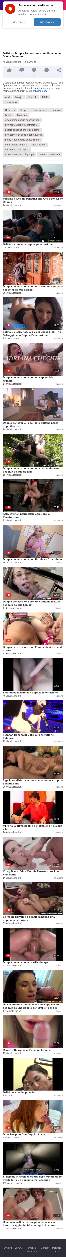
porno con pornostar (49, 154)
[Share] (59, 70)
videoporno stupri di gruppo (19, 154)
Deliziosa (10, 110)
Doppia (23, 110)
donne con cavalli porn (17, 149)
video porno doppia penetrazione (22, 120)
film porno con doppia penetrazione (23, 134)
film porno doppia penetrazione (21, 125)
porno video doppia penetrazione (22, 139)
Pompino (56, 110)
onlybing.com (40, 91)
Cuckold (32, 97)
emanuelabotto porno (16, 144)
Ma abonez (47, 22)
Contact (45, 1247)
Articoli (8, 1247)
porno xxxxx (38, 144)
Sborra (8, 115)
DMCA (18, 1247)
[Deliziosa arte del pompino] (33, 1074)
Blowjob (19, 97)
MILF (45, 97)
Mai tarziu (18, 22)
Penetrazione (39, 110)
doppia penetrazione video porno (22, 129)
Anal (7, 97)
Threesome (11, 102)
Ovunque (22, 115)
